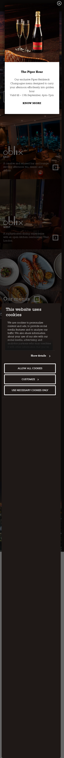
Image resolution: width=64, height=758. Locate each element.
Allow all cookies (30, 368)
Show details (38, 356)
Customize (28, 379)
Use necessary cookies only (30, 390)
